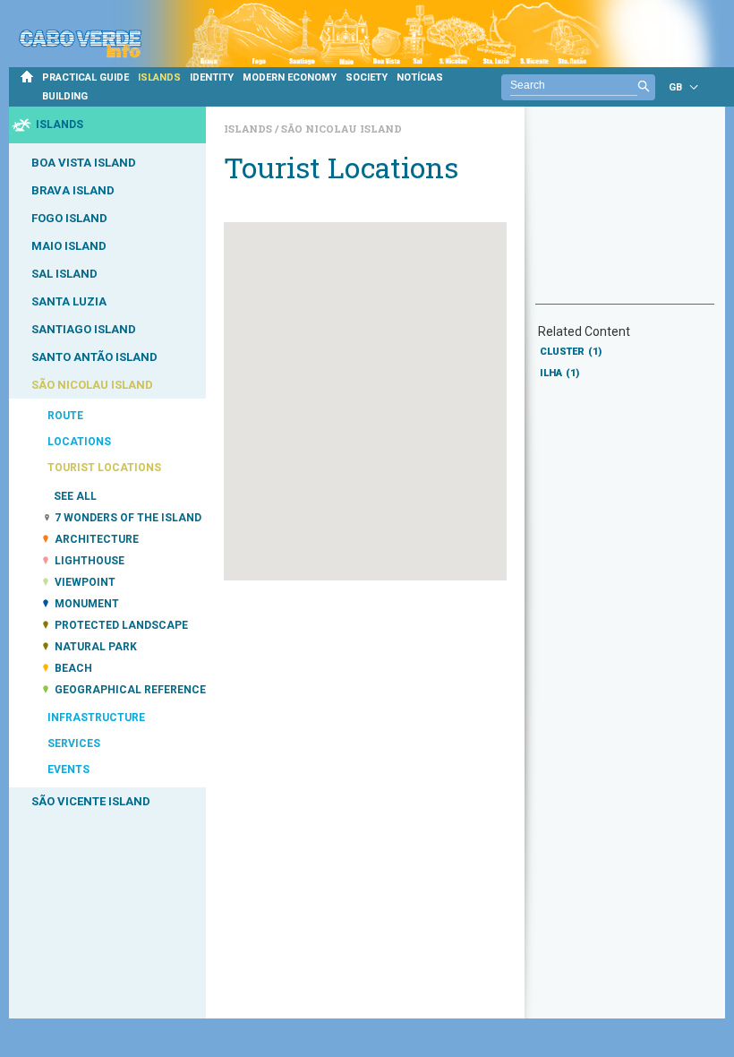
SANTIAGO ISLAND (83, 329)
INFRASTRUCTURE (96, 717)
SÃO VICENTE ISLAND (90, 801)
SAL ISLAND (64, 273)
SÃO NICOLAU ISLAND (92, 384)
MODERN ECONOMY (290, 77)
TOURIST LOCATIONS (104, 467)
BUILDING (65, 96)
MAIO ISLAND (69, 246)
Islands (249, 128)
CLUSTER (571, 351)
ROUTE (65, 415)
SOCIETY (367, 77)
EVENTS (68, 769)
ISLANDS (159, 77)
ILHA (559, 373)
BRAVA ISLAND (73, 190)
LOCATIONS (79, 441)
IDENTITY (212, 77)
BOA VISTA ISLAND (83, 162)
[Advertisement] (624, 214)
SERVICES (73, 743)
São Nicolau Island (341, 128)
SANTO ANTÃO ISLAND (94, 357)
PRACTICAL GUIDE (85, 77)
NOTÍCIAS (420, 77)
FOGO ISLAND (69, 218)
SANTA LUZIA (69, 301)
